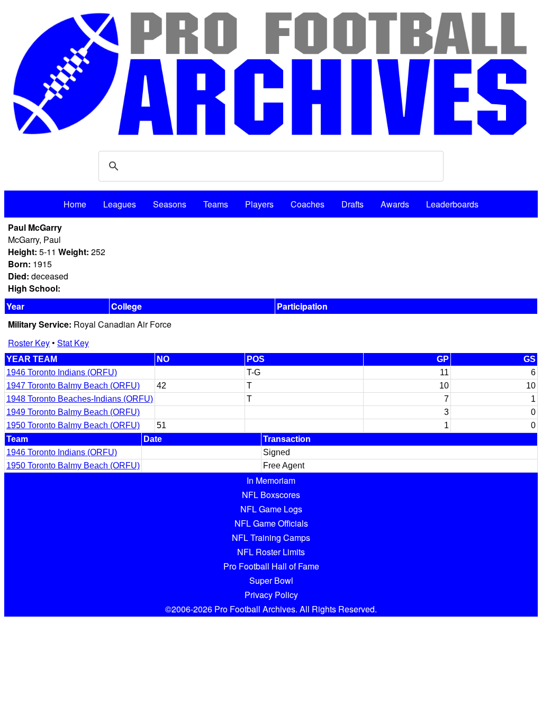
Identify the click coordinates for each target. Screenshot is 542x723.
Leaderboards (452, 204)
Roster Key (29, 343)
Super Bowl (271, 580)
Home (75, 204)
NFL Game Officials (271, 523)
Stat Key (73, 343)
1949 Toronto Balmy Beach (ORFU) (73, 412)
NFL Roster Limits (271, 552)
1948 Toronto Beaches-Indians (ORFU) (79, 398)
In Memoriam (271, 480)
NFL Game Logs (271, 509)
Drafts (352, 204)
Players (259, 204)
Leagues (119, 204)
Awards (395, 204)
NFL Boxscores (271, 495)
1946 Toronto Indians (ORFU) (61, 372)
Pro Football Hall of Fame (271, 566)
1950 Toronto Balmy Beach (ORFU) (73, 425)
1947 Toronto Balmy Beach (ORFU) (73, 385)
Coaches (307, 204)
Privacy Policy (271, 595)
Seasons (169, 204)
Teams (215, 204)
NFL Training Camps (271, 537)
